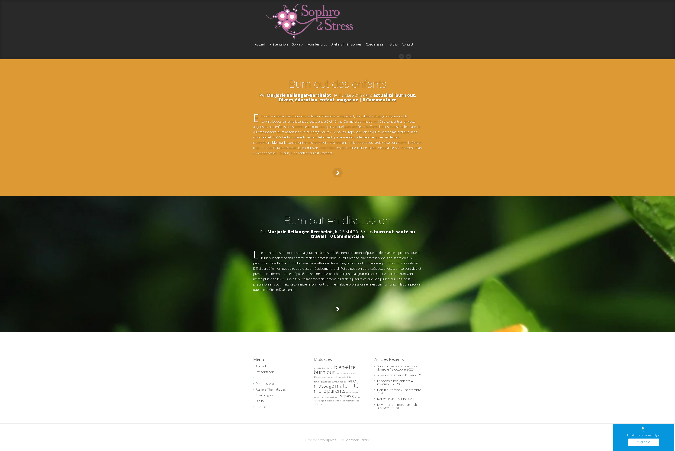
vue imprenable (352, 401)
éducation (306, 100)
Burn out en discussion (337, 220)
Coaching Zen (375, 44)
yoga (316, 404)
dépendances (319, 377)
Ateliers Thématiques (346, 44)
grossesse (327, 382)
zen (320, 404)
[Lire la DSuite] (337, 172)
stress (347, 396)
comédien (351, 373)
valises (342, 401)
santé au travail (327, 397)
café (337, 373)
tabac (329, 401)
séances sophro (320, 401)
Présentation (278, 44)
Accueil (260, 44)
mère (320, 390)
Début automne (388, 390)
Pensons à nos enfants (393, 381)
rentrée (355, 392)
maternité (346, 385)
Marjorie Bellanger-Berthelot (298, 95)
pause (348, 392)
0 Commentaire (379, 100)
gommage (318, 382)
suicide (357, 397)
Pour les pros (317, 44)
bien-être (345, 367)
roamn (317, 397)
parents (336, 390)
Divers (286, 100)
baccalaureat (327, 368)
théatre (336, 401)
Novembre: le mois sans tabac (398, 405)
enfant (327, 100)
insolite (343, 382)
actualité (383, 95)
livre (351, 380)
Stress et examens (390, 375)
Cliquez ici (643, 442)
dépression (330, 377)
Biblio (394, 44)
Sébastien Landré (357, 440)
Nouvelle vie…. (387, 399)
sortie (337, 397)
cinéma (343, 373)
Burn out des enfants (338, 84)
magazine (347, 100)
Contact (407, 44)
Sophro (297, 44)
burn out (405, 95)
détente (338, 377)
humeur (335, 382)
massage (324, 385)
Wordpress (328, 440)
